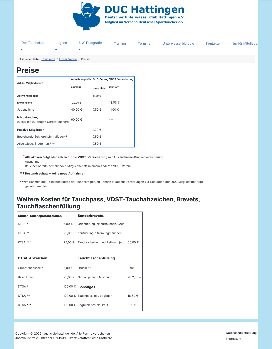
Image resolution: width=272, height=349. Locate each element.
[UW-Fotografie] (78, 49)
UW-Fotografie (90, 43)
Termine (144, 43)
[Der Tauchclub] (21, 49)
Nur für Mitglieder (245, 43)
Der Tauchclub (32, 43)
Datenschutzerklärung (241, 333)
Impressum (233, 338)
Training (120, 43)
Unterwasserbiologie (178, 43)
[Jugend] (55, 49)
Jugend (61, 43)
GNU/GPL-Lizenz (65, 338)
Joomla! (20, 338)
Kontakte (213, 43)
